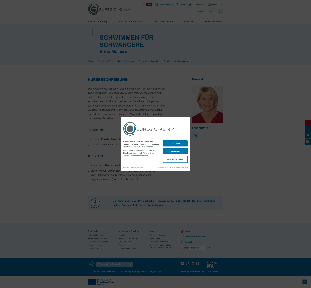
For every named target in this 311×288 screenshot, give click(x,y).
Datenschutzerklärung (137, 167)
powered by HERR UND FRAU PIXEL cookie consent (173, 167)
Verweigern (175, 151)
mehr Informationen (175, 159)
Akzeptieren (175, 143)
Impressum (126, 167)
